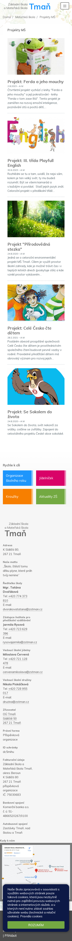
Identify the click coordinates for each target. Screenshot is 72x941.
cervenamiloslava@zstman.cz (23, 672)
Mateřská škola (25, 17)
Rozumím (36, 925)
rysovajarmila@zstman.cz (20, 642)
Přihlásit (11, 935)
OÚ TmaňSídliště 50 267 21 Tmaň (12, 718)
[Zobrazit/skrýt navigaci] (64, 6)
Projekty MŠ (47, 17)
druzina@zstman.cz (16, 702)
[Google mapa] (36, 872)
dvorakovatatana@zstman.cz (22, 609)
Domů (7, 17)
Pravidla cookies (31, 916)
